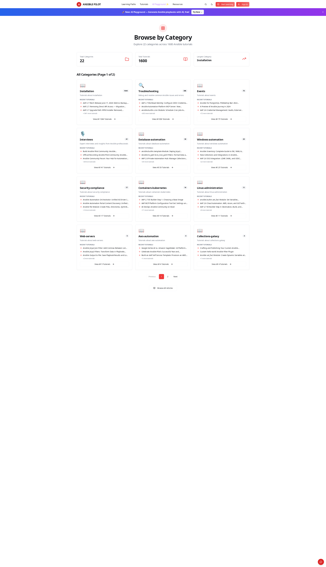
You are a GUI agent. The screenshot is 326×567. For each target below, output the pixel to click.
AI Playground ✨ (160, 4)
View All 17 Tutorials (102, 216)
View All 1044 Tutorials (102, 119)
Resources (178, 4)
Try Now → (197, 12)
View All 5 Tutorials (102, 264)
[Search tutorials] (205, 4)
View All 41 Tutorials (102, 167)
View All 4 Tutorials (161, 264)
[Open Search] (321, 562)
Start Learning (227, 4)
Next (175, 276)
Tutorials (144, 4)
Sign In (245, 4)
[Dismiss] (323, 12)
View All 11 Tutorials (219, 216)
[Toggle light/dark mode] (211, 4)
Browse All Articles (165, 288)
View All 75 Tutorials (219, 119)
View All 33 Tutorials (161, 167)
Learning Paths (129, 4)
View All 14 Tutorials (161, 216)
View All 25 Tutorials (219, 167)
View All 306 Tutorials (161, 119)
